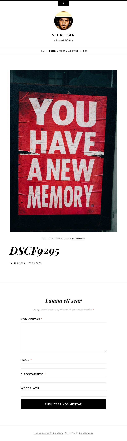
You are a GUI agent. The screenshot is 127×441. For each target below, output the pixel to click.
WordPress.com (86, 433)
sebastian (63, 35)
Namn (26, 360)
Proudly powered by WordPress (48, 433)
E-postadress (33, 374)
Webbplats (30, 388)
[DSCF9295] (63, 150)
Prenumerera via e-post (63, 51)
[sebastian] (63, 21)
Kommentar (31, 319)
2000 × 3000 (34, 263)
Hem (42, 51)
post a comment (78, 238)
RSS (85, 51)
